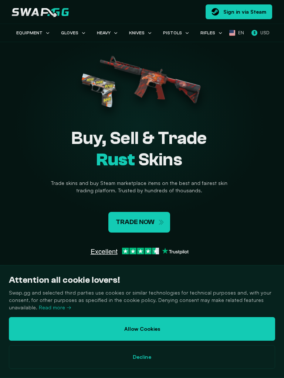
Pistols (172, 32)
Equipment (29, 32)
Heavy (104, 32)
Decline (142, 357)
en (241, 32)
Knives (137, 32)
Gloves (69, 32)
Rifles (207, 32)
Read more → (55, 307)
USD (261, 32)
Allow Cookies (142, 329)
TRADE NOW (135, 222)
